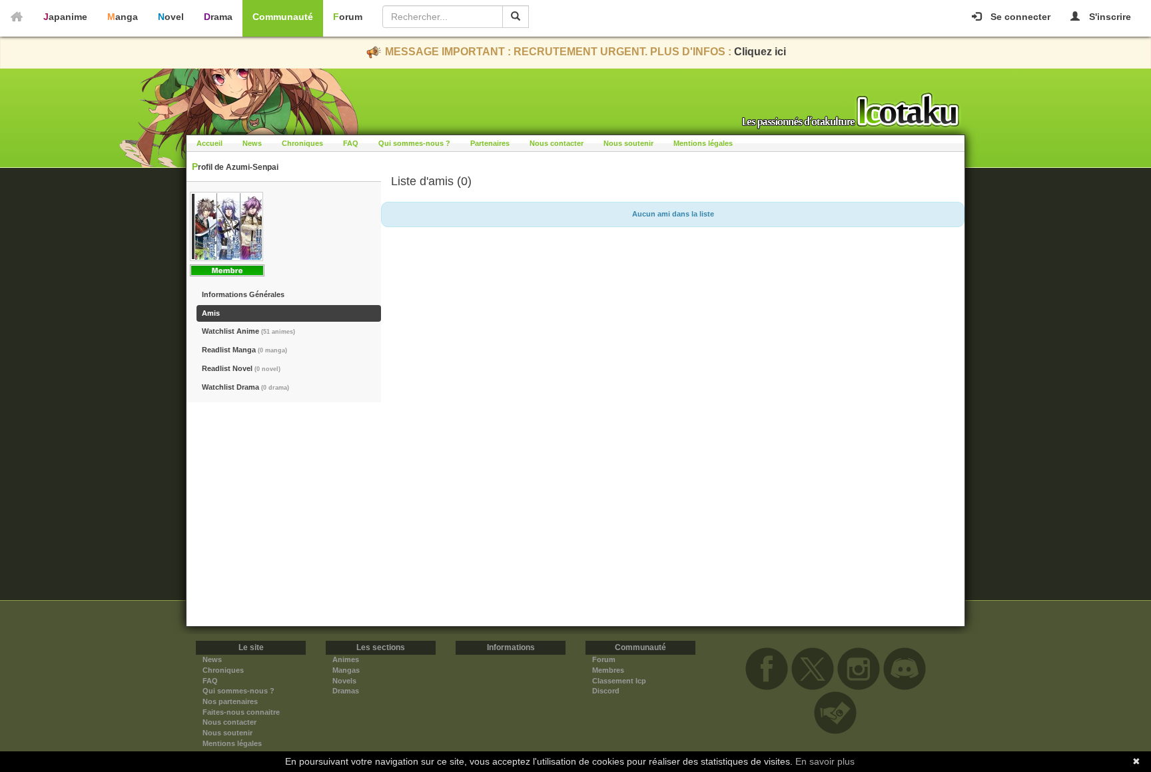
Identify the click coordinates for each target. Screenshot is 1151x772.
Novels (344, 681)
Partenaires (490, 143)
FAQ (350, 143)
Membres (608, 670)
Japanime (65, 16)
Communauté (282, 16)
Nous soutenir (628, 143)
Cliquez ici (760, 51)
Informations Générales (243, 294)
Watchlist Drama (245, 387)
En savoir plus (825, 761)
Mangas (346, 670)
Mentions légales (703, 143)
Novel (171, 16)
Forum (347, 16)
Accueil (209, 143)
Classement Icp (619, 681)
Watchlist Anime (248, 331)
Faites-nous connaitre (241, 712)
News (252, 143)
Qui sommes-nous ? (414, 143)
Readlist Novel (241, 368)
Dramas (345, 691)
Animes (345, 659)
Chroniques (302, 143)
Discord (605, 691)
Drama (218, 16)
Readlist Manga (244, 350)
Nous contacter (556, 143)
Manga (122, 16)
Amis (211, 313)
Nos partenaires (230, 701)
